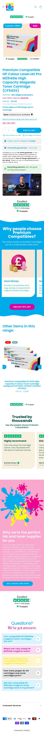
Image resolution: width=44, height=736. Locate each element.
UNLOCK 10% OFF (22, 306)
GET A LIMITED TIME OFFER (18, 584)
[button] (3, 6)
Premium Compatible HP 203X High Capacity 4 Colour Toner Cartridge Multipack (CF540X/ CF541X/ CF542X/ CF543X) (22, 385)
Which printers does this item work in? (20, 119)
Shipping (14, 104)
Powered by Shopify (22, 730)
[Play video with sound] (22, 185)
